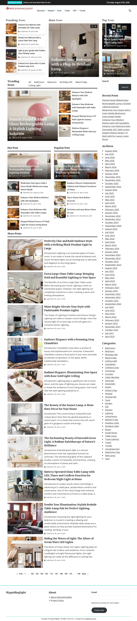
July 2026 (109, 154)
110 (70, 574)
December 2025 (112, 177)
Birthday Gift (66, 82)
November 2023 (113, 258)
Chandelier (110, 364)
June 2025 (110, 196)
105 (46, 574)
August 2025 (111, 190)
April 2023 (110, 281)
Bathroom (39, 82)
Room (108, 429)
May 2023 (109, 277)
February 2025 (112, 209)
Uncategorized (112, 449)
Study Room (111, 432)
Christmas (110, 370)
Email (94, 592)
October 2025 (111, 183)
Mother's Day (111, 419)
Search (105, 81)
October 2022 (111, 300)
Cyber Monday (112, 377)
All (30, 82)
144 (78, 574)
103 (37, 574)
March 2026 (110, 167)
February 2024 (112, 248)
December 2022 (112, 294)
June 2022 (110, 310)
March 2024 (110, 245)
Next (84, 574)
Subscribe (99, 610)
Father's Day (111, 390)
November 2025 (113, 180)
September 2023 (113, 265)
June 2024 (110, 235)
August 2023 (111, 268)
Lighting (109, 413)
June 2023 (110, 274)
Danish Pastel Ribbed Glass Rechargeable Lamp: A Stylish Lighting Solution (116, 103)
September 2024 (113, 225)
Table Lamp (111, 436)
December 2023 (112, 255)
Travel (67, 10)
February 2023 (112, 287)
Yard (107, 458)
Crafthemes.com (90, 619)
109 (65, 574)
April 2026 (110, 164)
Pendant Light (112, 426)
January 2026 (111, 173)
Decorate (40, 10)
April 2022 (110, 313)
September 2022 (113, 304)
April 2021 (110, 336)
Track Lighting (112, 439)
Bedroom (52, 82)
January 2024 (111, 251)
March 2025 (110, 206)
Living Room (111, 416)
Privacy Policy (57, 600)
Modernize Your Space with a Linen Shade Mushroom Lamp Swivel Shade (116, 113)
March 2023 (110, 284)
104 (41, 574)
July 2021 (109, 333)
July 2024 (109, 232)
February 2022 (112, 320)
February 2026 (112, 170)
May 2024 (109, 238)
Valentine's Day (112, 452)
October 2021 (111, 330)
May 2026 (109, 160)
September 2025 (113, 186)
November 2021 (113, 326)
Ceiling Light (35, 85)
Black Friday (81, 82)
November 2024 (113, 219)
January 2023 (111, 291)
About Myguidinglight (61, 597)
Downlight (110, 383)
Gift (74, 10)
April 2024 (110, 242)
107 (56, 574)
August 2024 (111, 229)
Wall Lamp (110, 455)
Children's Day (112, 367)
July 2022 (109, 307)
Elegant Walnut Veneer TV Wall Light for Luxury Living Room (115, 136)
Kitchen (108, 410)
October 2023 (111, 261)
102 (32, 574)
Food (59, 10)
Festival (51, 10)
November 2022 (113, 297)
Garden (108, 403)
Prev (21, 574)
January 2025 (111, 212)
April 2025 (110, 203)
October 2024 (111, 222)
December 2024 (112, 216)
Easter (108, 387)
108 (61, 574)
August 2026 (111, 150)
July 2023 (109, 271)
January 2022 (111, 323)
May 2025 (109, 199)
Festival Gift (110, 397)
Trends (82, 10)
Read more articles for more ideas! (105, 603)
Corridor (109, 374)
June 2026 (110, 157)
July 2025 (109, 193)
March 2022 (110, 317)
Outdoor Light (112, 423)
